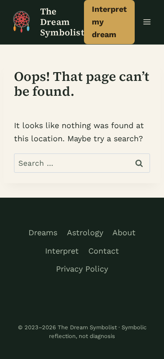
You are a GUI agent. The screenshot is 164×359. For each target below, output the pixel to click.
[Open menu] (147, 22)
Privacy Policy (82, 268)
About (124, 232)
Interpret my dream (109, 21)
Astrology (85, 232)
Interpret (62, 250)
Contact (103, 250)
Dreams (42, 232)
